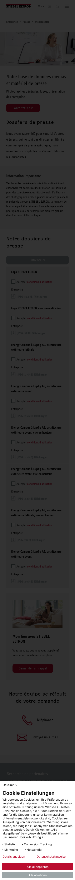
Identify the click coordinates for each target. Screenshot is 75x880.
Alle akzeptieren (38, 867)
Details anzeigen (13, 856)
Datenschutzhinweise (51, 856)
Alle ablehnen (38, 875)
